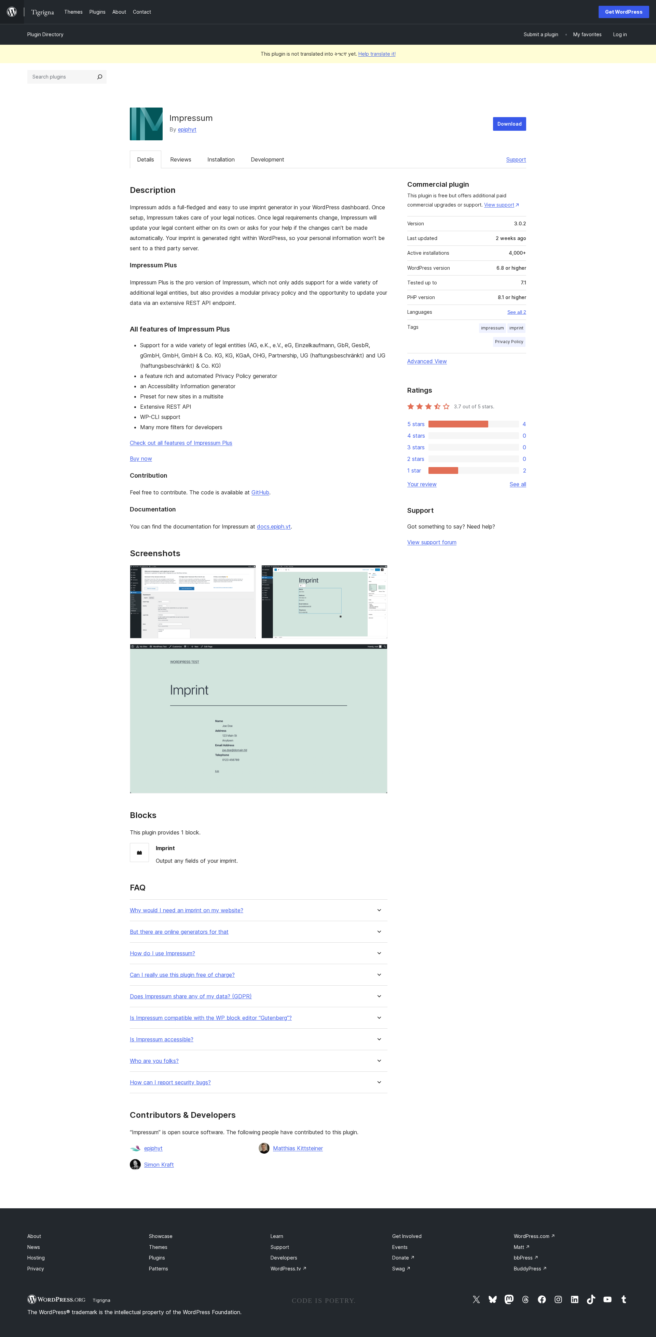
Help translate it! (377, 54)
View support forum (431, 542)
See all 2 (516, 312)
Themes (158, 1247)
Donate (403, 1258)
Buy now (141, 458)
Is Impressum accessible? (161, 1039)
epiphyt (187, 129)
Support (516, 159)
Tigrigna (101, 1300)
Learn (277, 1236)
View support (499, 205)
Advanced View (427, 361)
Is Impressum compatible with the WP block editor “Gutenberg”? (211, 1018)
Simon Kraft (159, 1164)
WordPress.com (534, 1236)
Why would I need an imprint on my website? (186, 910)
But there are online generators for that (179, 932)
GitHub (260, 492)
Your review (422, 484)
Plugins (157, 1258)
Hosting (36, 1258)
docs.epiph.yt (274, 526)
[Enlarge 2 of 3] (378, 574)
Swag (401, 1268)
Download (509, 124)
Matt (522, 1247)
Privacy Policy (509, 341)
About (34, 1236)
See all (518, 484)
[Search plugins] (100, 77)
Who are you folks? (154, 1061)
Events (400, 1247)
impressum (492, 327)
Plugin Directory (45, 34)
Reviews (180, 159)
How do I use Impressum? (162, 953)
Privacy (35, 1268)
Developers (284, 1258)
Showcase (161, 1236)
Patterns (158, 1268)
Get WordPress (624, 12)
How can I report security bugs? (170, 1082)
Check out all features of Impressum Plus (181, 442)
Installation (221, 159)
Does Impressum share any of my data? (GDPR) (191, 996)
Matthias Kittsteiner (298, 1148)
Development (267, 159)
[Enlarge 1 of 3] (246, 574)
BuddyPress (530, 1268)
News (33, 1247)
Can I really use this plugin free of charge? (182, 975)
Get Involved (407, 1236)
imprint (516, 327)
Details (145, 159)
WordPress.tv (289, 1268)
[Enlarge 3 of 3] (378, 653)
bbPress (526, 1258)
